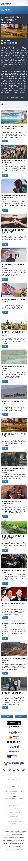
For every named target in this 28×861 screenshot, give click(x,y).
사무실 (12, 779)
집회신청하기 (15, 805)
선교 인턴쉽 (20, 798)
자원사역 (10, 805)
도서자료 (19, 821)
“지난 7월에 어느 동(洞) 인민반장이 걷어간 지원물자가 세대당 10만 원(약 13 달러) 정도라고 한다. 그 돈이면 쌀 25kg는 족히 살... (14, 306)
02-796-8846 (18, 833)
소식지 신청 (16, 803)
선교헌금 (9, 810)
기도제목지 (14, 821)
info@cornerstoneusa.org (17, 842)
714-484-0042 (19, 840)
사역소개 (8, 779)
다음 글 (21, 716)
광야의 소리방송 (14, 781)
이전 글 (7, 716)
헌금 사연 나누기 (11, 814)
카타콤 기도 (13, 789)
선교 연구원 (8, 781)
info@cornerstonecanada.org (14, 848)
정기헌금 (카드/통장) (16, 810)
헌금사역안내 (18, 812)
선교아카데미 (8, 798)
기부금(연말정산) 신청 (13, 816)
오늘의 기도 (9, 788)
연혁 (20, 779)
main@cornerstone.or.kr (16, 834)
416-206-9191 (17, 846)
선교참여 (7, 803)
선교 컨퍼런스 (14, 798)
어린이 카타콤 (13, 793)
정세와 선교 (20, 791)
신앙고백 (16, 779)
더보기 (5, 141)
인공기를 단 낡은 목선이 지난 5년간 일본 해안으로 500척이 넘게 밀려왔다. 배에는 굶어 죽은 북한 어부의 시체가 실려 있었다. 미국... (14, 408)
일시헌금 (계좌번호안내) (10, 812)
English (25, 1)
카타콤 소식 (7, 789)
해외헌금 (17, 814)
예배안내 (20, 803)
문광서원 (20, 781)
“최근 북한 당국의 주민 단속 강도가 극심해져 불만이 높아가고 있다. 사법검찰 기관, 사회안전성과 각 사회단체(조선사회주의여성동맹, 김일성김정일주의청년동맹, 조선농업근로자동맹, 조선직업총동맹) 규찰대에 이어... (14, 700)
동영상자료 (14, 823)
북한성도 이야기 (19, 789)
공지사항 (21, 1)
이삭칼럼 (19, 788)
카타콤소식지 (9, 821)
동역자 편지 (14, 791)
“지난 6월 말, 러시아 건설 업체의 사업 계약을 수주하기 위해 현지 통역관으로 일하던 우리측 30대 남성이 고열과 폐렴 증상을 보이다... (14, 476)
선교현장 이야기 (8, 791)
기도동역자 (14, 788)
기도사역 (11, 803)
